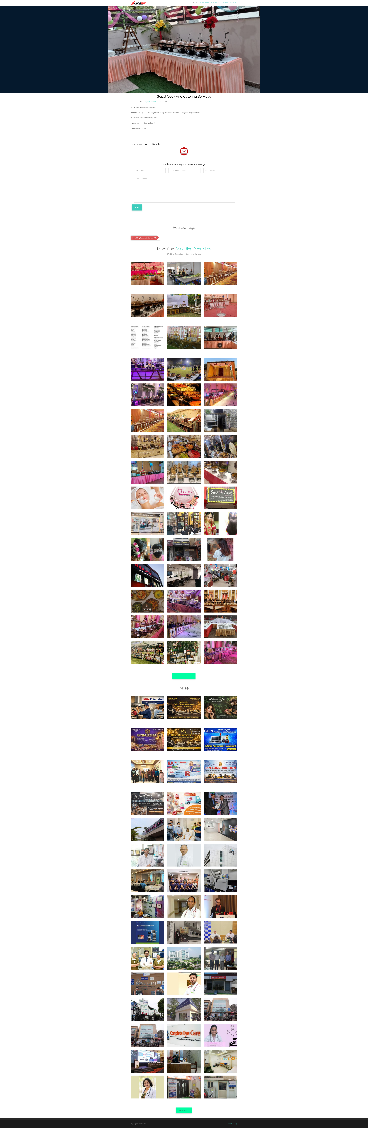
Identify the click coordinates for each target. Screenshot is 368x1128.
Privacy (235, 1124)
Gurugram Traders (149, 102)
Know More (184, 1110)
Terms (230, 1124)
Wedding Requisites (193, 249)
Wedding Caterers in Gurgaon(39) (145, 238)
